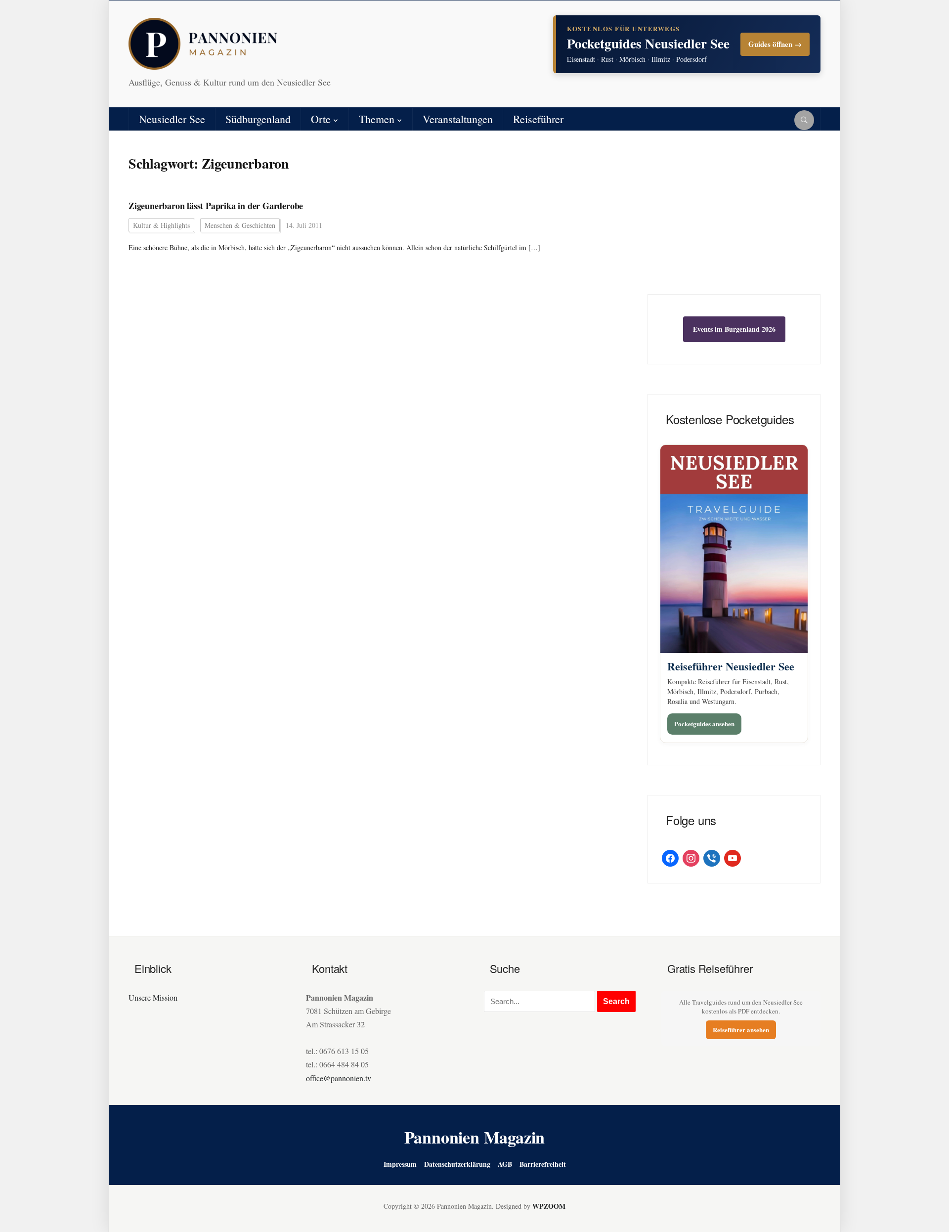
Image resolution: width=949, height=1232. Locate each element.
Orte (321, 119)
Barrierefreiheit (542, 1164)
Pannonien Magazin (474, 1137)
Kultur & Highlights (161, 225)
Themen (376, 119)
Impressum (400, 1164)
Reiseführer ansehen (741, 1029)
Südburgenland (258, 119)
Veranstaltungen (458, 119)
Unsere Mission (153, 997)
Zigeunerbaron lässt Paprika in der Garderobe (216, 206)
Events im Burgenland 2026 (734, 329)
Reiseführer (538, 119)
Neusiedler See (172, 119)
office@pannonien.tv (338, 1078)
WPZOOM (548, 1206)
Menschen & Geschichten (240, 225)
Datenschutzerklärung (457, 1164)
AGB (505, 1164)
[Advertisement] (733, 220)
